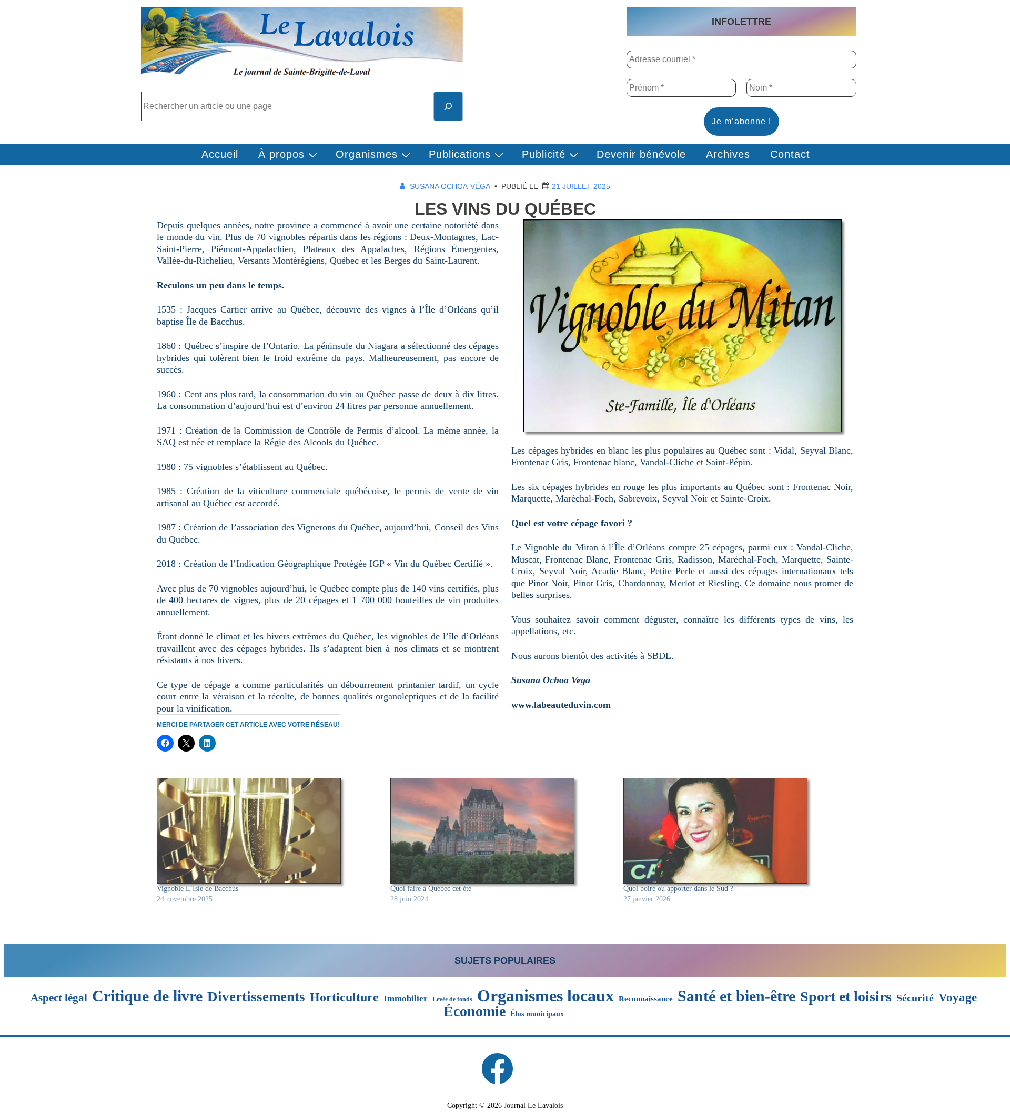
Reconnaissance (646, 999)
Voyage (957, 997)
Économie (474, 1011)
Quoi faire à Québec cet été (430, 889)
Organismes (367, 154)
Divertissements (256, 997)
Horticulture (344, 997)
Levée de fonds (452, 999)
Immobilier (405, 998)
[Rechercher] (448, 106)
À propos (281, 154)
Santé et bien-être (736, 996)
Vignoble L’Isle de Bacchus (197, 889)
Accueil (219, 154)
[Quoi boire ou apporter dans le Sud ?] (734, 831)
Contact (790, 154)
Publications (460, 154)
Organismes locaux (545, 995)
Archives (728, 154)
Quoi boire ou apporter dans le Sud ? (678, 889)
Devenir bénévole (641, 154)
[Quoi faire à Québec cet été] (501, 831)
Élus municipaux (537, 1013)
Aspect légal (59, 998)
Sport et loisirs (846, 996)
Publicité (543, 154)
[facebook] (497, 1068)
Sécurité (915, 998)
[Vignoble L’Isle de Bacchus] (268, 831)
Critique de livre (147, 996)
